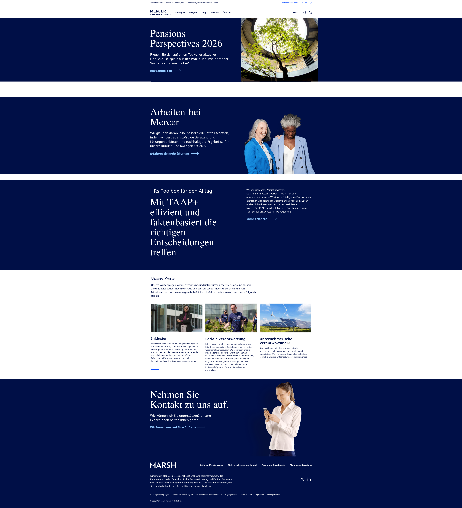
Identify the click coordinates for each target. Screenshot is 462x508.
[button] (311, 3)
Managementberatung (301, 465)
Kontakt (296, 12)
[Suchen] (310, 12)
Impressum (259, 494)
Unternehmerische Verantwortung (276, 340)
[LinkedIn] (309, 479)
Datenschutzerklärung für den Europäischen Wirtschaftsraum (197, 494)
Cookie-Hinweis (246, 494)
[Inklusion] (155, 369)
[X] (302, 479)
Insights (193, 12)
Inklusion (159, 338)
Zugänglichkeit (231, 494)
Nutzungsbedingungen (159, 494)
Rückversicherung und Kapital (242, 465)
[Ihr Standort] (305, 12)
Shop (204, 12)
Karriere (214, 12)
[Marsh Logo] (163, 465)
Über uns (227, 12)
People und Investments (273, 465)
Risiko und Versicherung (211, 465)
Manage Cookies (273, 494)
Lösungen (180, 12)
